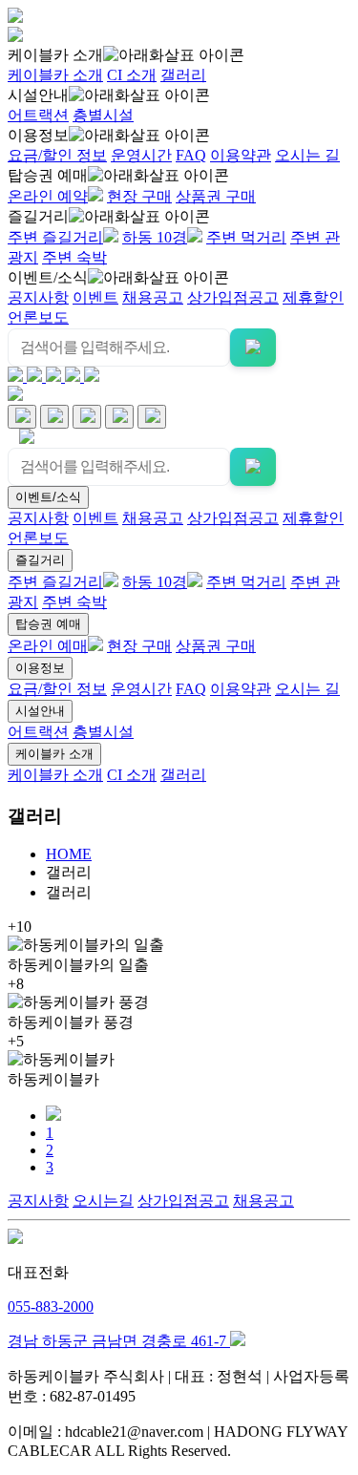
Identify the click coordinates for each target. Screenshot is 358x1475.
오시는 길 (307, 155)
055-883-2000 (51, 1306)
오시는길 (103, 1200)
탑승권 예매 (48, 175)
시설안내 (38, 95)
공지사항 (38, 297)
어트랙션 (38, 115)
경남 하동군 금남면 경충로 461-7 (119, 1341)
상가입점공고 (233, 297)
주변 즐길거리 (55, 237)
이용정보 (38, 135)
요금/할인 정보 (57, 155)
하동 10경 (154, 237)
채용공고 (152, 297)
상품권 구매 (216, 196)
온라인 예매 (48, 646)
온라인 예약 (48, 196)
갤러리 (183, 75)
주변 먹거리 (246, 237)
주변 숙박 (74, 257)
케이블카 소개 (55, 55)
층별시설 (103, 115)
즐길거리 (38, 216)
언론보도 (38, 317)
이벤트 (95, 297)
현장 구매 (139, 196)
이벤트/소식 (48, 277)
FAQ (191, 155)
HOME (69, 854)
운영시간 (141, 155)
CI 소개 (132, 75)
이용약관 (240, 155)
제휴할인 (313, 297)
